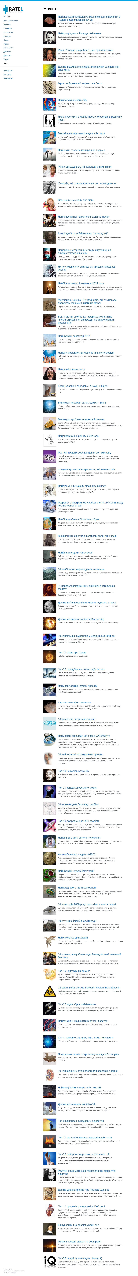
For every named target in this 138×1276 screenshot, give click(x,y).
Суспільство (8, 32)
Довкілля (7, 52)
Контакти (7, 74)
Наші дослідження (10, 21)
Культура (7, 36)
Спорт (5, 40)
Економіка (7, 28)
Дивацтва (7, 55)
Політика (7, 24)
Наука (6, 63)
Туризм (6, 44)
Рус (4, 16)
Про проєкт (7, 71)
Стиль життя (8, 48)
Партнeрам (8, 78)
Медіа (5, 59)
